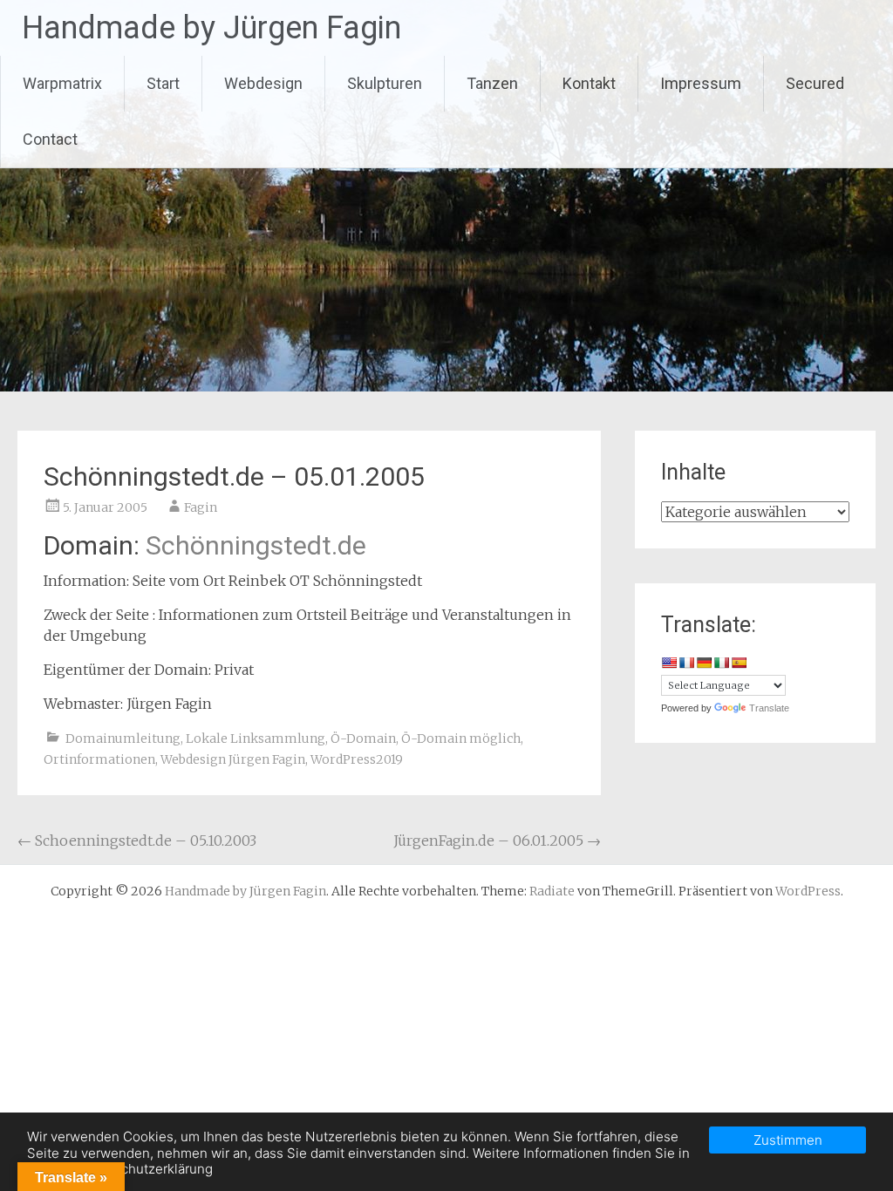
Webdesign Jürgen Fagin (232, 759)
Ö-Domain (363, 738)
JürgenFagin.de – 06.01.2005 (497, 840)
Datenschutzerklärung (145, 1168)
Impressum (700, 83)
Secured (815, 83)
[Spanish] (738, 663)
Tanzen (492, 83)
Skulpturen (384, 83)
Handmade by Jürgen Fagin (211, 28)
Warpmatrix (62, 83)
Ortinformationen (99, 759)
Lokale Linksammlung (255, 738)
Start (163, 83)
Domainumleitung (123, 738)
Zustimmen (787, 1140)
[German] (704, 663)
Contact (50, 139)
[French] (686, 663)
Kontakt (589, 83)
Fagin (200, 507)
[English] (669, 663)
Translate (769, 708)
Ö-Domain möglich (461, 738)
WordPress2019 (356, 759)
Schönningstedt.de (256, 545)
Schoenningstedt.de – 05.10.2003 (136, 840)
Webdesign (263, 83)
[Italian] (721, 663)
